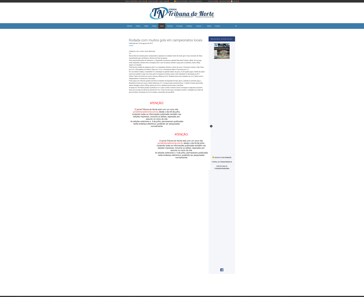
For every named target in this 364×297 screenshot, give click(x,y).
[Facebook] (221, 271)
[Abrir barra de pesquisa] (236, 26)
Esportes (170, 26)
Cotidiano (189, 26)
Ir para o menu (142, 1)
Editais (209, 26)
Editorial (129, 26)
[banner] (182, 169)
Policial (154, 26)
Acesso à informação (222, 157)
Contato (217, 26)
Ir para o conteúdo (130, 1)
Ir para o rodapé (164, 1)
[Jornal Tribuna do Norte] (182, 13)
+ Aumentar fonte (224, 1)
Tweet (131, 46)
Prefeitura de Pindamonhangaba (221, 167)
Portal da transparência (222, 162)
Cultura (138, 26)
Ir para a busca (152, 1)
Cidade (146, 26)
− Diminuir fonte (212, 1)
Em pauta (179, 26)
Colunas (198, 26)
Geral (161, 26)
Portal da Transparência (195, 1)
